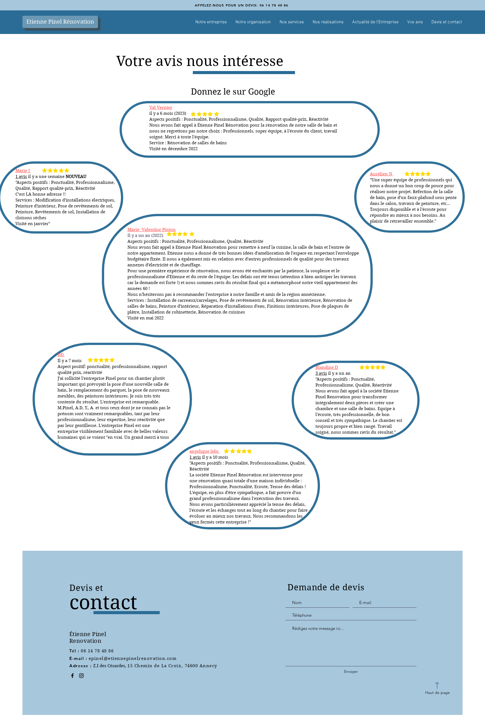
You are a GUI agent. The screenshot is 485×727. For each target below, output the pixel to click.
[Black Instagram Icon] (81, 676)
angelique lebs (204, 451)
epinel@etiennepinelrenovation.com (133, 658)
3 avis (321, 373)
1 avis (195, 457)
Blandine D (326, 367)
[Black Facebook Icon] (72, 676)
